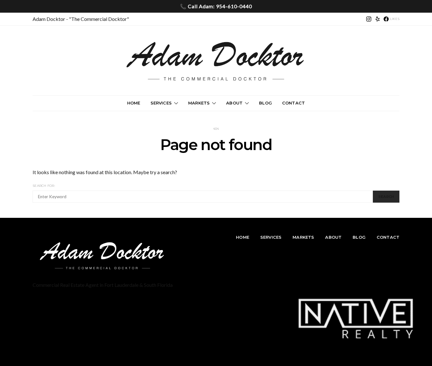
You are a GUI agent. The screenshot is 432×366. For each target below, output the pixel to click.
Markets (199, 102)
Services (161, 102)
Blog (265, 102)
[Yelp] (377, 19)
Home (133, 102)
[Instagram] (368, 19)
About (234, 102)
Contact (293, 102)
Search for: (44, 186)
